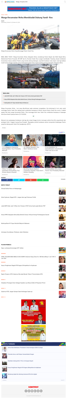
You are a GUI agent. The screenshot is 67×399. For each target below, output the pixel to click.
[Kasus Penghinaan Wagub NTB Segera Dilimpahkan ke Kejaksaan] (62, 268)
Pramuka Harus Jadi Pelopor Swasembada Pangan (21, 354)
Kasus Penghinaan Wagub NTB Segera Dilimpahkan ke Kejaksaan (19, 265)
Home (2, 14)
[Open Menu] (2, 2)
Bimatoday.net (37, 395)
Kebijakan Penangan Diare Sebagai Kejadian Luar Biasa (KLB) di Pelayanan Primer (23, 283)
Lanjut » (63, 380)
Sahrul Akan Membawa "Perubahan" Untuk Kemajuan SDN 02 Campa (25, 347)
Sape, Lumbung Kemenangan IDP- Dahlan (12, 248)
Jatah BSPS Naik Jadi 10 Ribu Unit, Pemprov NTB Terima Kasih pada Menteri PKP (23, 96)
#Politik (4, 127)
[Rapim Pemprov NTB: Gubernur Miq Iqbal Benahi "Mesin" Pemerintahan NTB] (62, 277)
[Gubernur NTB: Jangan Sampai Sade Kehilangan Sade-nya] (62, 294)
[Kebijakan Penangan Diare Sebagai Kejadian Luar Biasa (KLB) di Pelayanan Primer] (62, 285)
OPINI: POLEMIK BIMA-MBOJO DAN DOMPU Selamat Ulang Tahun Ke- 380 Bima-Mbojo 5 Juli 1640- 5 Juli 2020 (28, 257)
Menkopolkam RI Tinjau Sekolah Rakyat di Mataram (16, 102)
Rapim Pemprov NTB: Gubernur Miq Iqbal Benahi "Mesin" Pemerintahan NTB (21, 274)
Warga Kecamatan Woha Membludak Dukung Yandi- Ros (27, 17)
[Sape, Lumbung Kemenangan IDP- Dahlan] (62, 251)
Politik (6, 14)
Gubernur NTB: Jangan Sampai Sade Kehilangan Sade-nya (16, 291)
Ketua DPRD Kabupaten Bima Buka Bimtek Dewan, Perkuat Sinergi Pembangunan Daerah (25, 99)
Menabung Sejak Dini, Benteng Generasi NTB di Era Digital (22, 374)
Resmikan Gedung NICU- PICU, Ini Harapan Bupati (20, 361)
